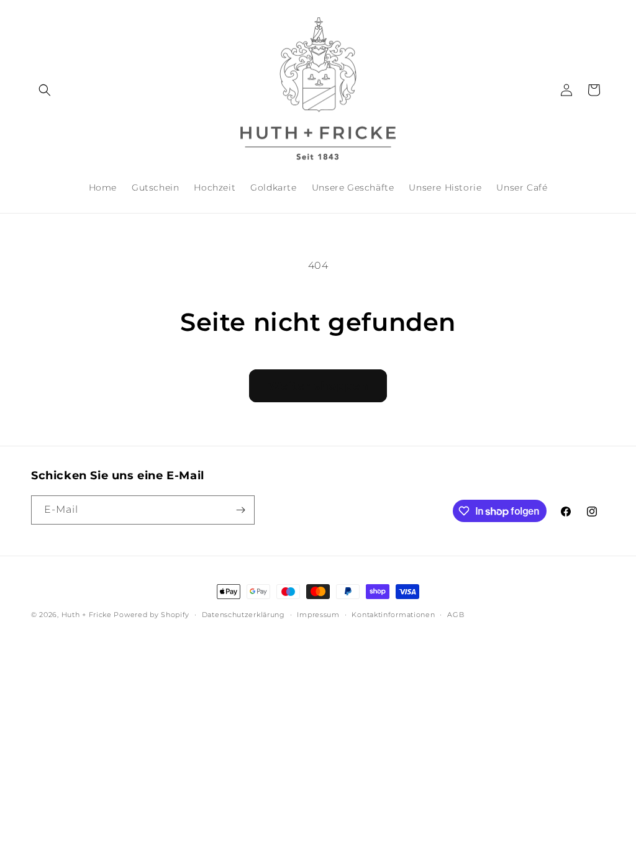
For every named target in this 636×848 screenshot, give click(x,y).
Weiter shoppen (318, 385)
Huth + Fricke (87, 614)
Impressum (318, 614)
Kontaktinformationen (393, 614)
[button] (44, 90)
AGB (455, 614)
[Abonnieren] (240, 510)
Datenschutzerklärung (243, 614)
